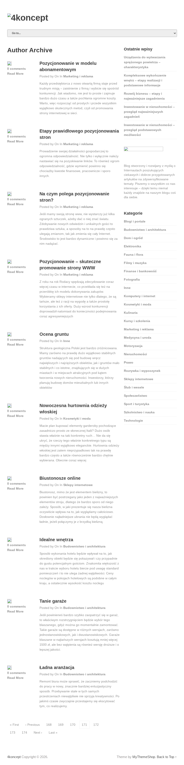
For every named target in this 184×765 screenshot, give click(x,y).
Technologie (133, 420)
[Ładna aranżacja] (9, 667)
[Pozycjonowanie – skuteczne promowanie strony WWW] (9, 261)
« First (14, 724)
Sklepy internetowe (78, 485)
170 (72, 724)
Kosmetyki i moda (77, 418)
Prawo (128, 362)
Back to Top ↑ (167, 757)
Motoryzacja (133, 346)
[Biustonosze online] (9, 478)
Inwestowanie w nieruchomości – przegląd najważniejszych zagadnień (149, 111)
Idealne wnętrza (56, 539)
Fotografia (132, 279)
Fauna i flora (133, 254)
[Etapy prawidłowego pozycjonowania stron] (9, 131)
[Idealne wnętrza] (9, 540)
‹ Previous (32, 724)
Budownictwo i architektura (84, 546)
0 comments (16, 68)
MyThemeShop (143, 757)
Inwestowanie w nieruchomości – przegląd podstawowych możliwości (149, 130)
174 (24, 732)
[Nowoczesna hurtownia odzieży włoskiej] (9, 405)
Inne (66, 341)
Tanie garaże (52, 601)
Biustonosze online (60, 478)
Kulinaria (131, 312)
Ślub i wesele (134, 387)
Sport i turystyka (136, 404)
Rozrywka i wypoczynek (142, 371)
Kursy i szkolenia (137, 321)
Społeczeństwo (135, 395)
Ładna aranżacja (56, 667)
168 (49, 724)
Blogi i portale (134, 221)
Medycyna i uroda (137, 337)
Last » (53, 732)
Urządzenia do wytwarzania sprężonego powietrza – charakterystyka (144, 62)
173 (12, 732)
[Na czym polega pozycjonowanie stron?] (9, 194)
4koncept (14, 757)
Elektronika (132, 246)
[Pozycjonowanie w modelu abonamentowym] (9, 63)
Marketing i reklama (78, 76)
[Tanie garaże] (9, 601)
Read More (15, 73)
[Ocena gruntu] (9, 334)
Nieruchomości (135, 354)
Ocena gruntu (54, 334)
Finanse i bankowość (140, 271)
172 (96, 724)
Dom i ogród (133, 238)
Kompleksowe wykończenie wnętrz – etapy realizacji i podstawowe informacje (145, 80)
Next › (38, 732)
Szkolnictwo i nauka (139, 412)
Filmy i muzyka (135, 263)
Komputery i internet (139, 296)
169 (61, 724)
